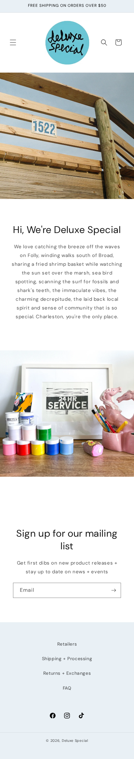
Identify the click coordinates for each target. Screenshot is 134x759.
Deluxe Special (75, 740)
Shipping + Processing (67, 658)
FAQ (67, 688)
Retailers (67, 644)
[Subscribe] (113, 590)
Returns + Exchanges (67, 673)
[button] (13, 42)
